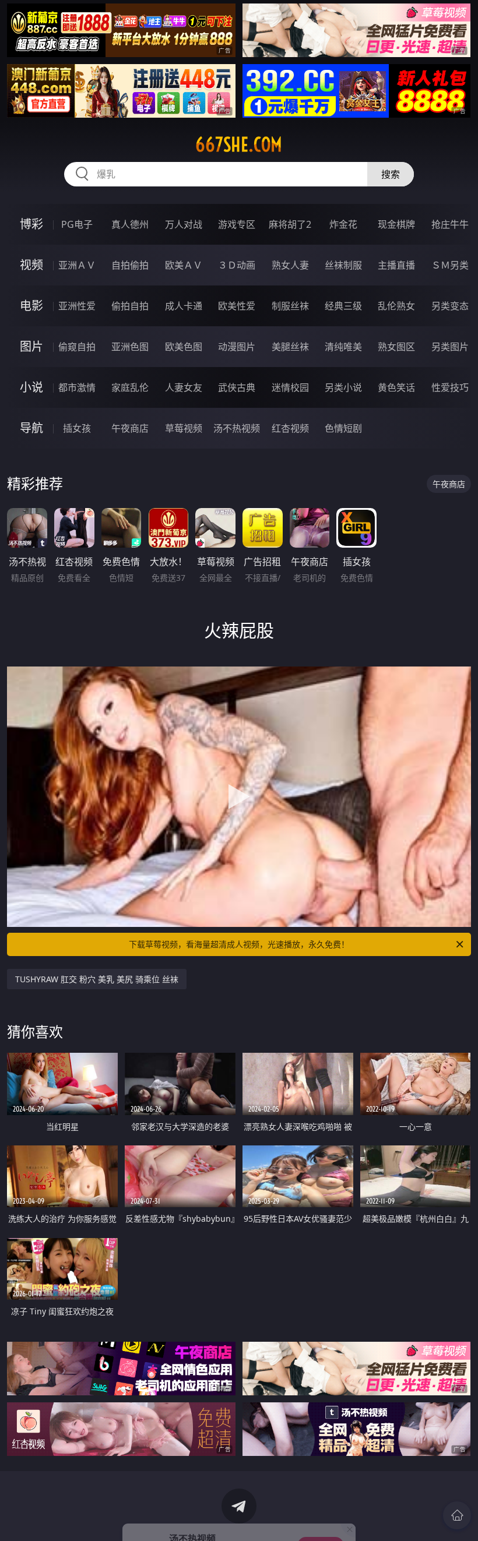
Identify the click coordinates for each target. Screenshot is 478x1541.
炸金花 (343, 224)
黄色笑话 (396, 387)
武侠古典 (236, 387)
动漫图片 (236, 346)
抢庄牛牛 (450, 224)
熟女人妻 (290, 265)
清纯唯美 (343, 346)
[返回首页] (457, 1515)
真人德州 (130, 224)
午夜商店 (130, 428)
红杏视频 (290, 428)
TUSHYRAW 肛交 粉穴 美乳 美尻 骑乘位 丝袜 (96, 979)
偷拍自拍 (130, 305)
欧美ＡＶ (183, 265)
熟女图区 (396, 346)
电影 (31, 305)
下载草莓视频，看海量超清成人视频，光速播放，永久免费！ (239, 944)
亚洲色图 (130, 346)
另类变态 (450, 305)
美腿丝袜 (290, 346)
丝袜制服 (343, 265)
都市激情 (77, 387)
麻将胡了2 (290, 224)
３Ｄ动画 (236, 265)
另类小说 (343, 387)
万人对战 (183, 224)
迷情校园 (290, 387)
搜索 (390, 174)
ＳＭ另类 (450, 265)
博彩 (31, 224)
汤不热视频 (236, 428)
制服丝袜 (290, 305)
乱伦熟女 (396, 305)
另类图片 (450, 346)
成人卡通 (183, 305)
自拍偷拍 (130, 265)
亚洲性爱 (77, 305)
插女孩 (77, 428)
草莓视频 (183, 428)
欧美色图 (183, 346)
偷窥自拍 (77, 346)
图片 (31, 346)
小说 (31, 387)
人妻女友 (183, 387)
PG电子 (77, 224)
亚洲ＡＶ (77, 265)
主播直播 (396, 265)
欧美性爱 (236, 305)
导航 (31, 428)
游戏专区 (236, 224)
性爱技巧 (450, 387)
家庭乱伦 (130, 387)
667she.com (238, 144)
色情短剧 (343, 428)
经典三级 (343, 305)
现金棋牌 (396, 224)
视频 (31, 265)
